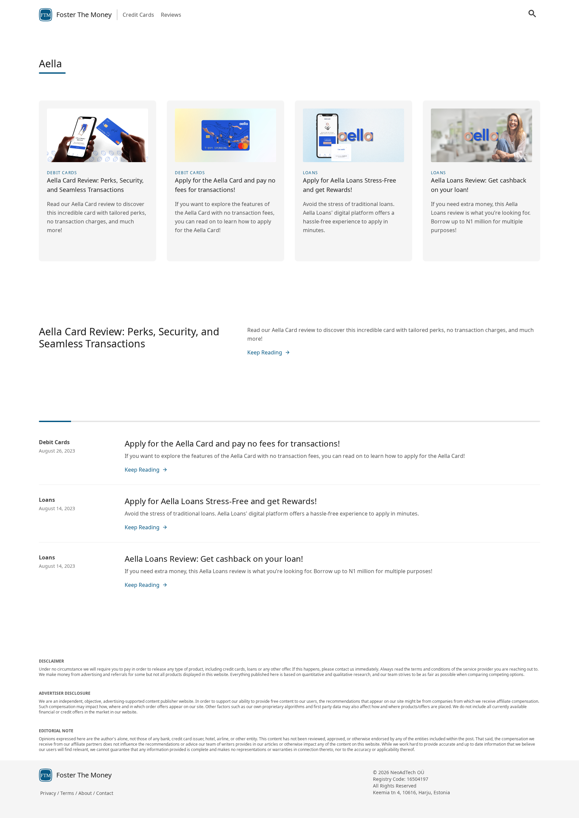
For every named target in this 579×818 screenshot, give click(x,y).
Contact (104, 793)
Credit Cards (138, 14)
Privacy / (50, 793)
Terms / (69, 793)
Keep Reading (264, 352)
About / (87, 793)
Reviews (171, 14)
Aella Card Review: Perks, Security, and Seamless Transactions (129, 337)
